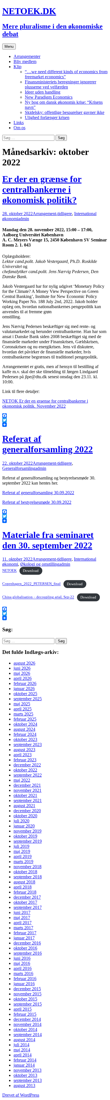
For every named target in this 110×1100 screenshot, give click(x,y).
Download (31, 571)
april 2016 (23, 968)
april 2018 (23, 887)
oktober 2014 (25, 1029)
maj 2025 (22, 703)
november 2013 (27, 1070)
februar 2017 (25, 932)
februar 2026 (25, 683)
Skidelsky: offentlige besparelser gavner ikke (64, 112)
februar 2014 (25, 1060)
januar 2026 (24, 688)
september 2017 (28, 907)
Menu (9, 46)
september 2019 (28, 841)
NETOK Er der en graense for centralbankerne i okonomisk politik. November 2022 (45, 404)
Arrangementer (27, 56)
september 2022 (28, 775)
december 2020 (27, 810)
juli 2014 (21, 1044)
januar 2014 (24, 1065)
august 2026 (24, 663)
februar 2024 (25, 734)
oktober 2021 (25, 795)
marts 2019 (23, 861)
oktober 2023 (25, 739)
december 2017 (27, 897)
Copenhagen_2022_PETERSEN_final (31, 584)
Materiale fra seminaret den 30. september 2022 (48, 540)
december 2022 (27, 764)
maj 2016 (22, 963)
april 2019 (23, 856)
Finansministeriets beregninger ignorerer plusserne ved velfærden (60, 84)
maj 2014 (22, 1049)
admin (23, 218)
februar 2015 (25, 1014)
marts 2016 (23, 973)
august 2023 (24, 749)
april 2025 (23, 708)
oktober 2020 (25, 815)
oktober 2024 (25, 724)
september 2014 (28, 1034)
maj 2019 (22, 851)
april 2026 (23, 678)
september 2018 (28, 876)
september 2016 (28, 953)
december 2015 (27, 988)
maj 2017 (22, 917)
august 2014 (24, 1039)
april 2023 (23, 754)
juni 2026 (22, 668)
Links (19, 122)
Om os (19, 127)
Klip (17, 66)
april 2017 (23, 922)
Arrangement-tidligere (52, 213)
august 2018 (24, 881)
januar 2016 (24, 983)
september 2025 (28, 698)
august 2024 (24, 729)
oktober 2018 (25, 871)
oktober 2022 (25, 770)
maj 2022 (22, 780)
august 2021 (24, 805)
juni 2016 (22, 958)
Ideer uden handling (42, 92)
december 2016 (27, 943)
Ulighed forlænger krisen (47, 117)
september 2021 (28, 800)
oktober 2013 (25, 1075)
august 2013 (24, 1085)
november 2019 (27, 831)
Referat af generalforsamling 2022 (47, 444)
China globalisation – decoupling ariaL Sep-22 (38, 597)
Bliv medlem (25, 61)
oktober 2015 (25, 999)
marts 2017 (23, 927)
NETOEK (9, 571)
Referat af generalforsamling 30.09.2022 (38, 492)
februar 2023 (25, 759)
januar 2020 (24, 826)
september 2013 (28, 1080)
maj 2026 (22, 673)
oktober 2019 (25, 836)
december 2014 (27, 1019)
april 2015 (23, 1009)
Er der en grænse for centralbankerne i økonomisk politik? (42, 189)
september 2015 (28, 1004)
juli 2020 (21, 820)
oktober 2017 (25, 902)
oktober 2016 (25, 948)
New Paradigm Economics (48, 97)
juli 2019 (21, 846)
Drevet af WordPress (20, 1095)
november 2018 (27, 866)
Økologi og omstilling (39, 564)
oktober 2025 (25, 693)
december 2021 (27, 785)
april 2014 (23, 1055)
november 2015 (27, 993)
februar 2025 (25, 719)
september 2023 (28, 744)
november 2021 (27, 790)
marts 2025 (23, 714)
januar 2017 (24, 937)
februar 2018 (25, 892)
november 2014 (27, 1024)
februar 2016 (25, 978)
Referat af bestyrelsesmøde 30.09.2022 (36, 502)
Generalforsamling (18, 468)
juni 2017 (22, 912)
